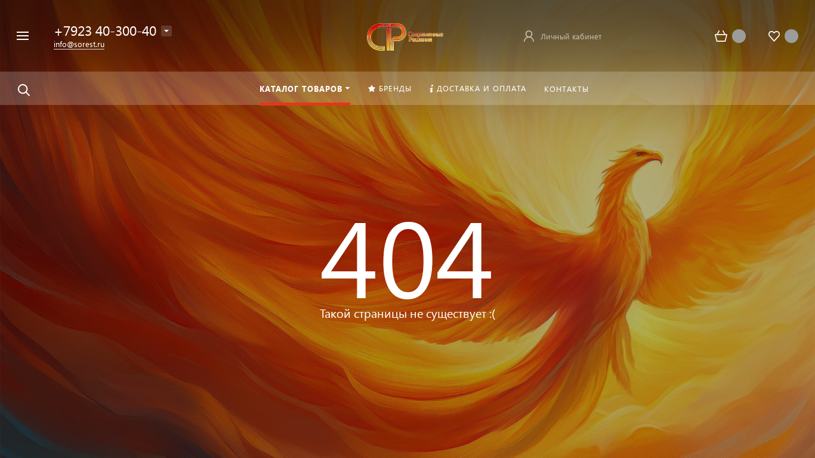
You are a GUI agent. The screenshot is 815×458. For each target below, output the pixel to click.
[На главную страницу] (403, 34)
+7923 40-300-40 (105, 30)
